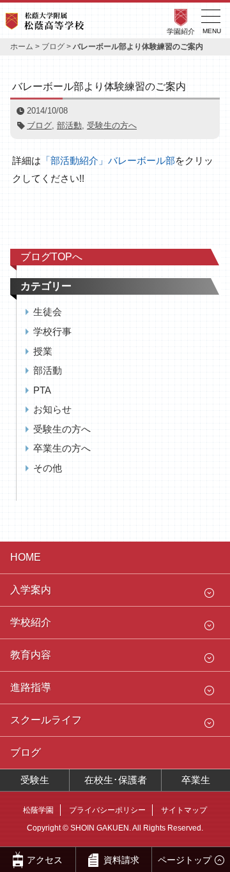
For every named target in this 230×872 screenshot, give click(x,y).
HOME (25, 557)
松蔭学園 (38, 810)
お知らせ (52, 409)
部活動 (69, 125)
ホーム (21, 46)
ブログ (53, 46)
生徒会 (47, 311)
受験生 (34, 779)
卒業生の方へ (62, 448)
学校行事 (52, 331)
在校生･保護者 (115, 779)
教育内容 (30, 654)
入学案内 (30, 589)
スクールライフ (46, 719)
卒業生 (195, 779)
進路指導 (30, 687)
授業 (42, 351)
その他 (47, 467)
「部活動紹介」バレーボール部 (108, 160)
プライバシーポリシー (107, 810)
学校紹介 (30, 622)
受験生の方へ (112, 125)
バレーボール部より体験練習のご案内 (99, 86)
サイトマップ (184, 810)
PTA (42, 390)
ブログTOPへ (51, 256)
